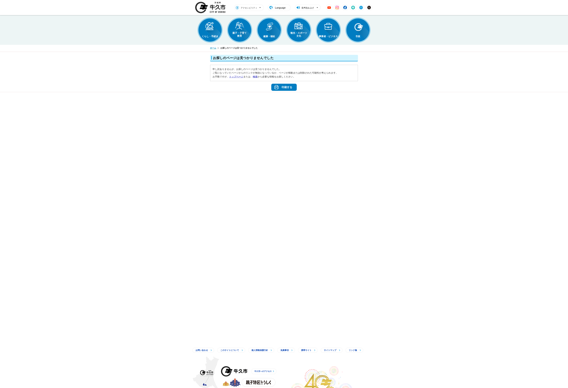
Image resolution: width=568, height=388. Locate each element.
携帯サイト (306, 350)
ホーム (213, 48)
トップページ (236, 76)
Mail (361, 7)
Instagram (337, 7)
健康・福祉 (269, 36)
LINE (353, 7)
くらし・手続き (210, 36)
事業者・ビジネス (328, 36)
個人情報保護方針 (259, 350)
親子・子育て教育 (240, 34)
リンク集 (353, 350)
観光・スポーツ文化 (299, 34)
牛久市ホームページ (211, 7)
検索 (255, 76)
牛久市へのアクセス (263, 371)
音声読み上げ (307, 8)
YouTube (329, 7)
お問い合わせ (202, 350)
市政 (358, 36)
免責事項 (284, 350)
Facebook (345, 7)
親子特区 (259, 382)
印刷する (287, 87)
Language (280, 8)
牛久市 (234, 371)
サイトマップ (330, 350)
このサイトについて (229, 350)
